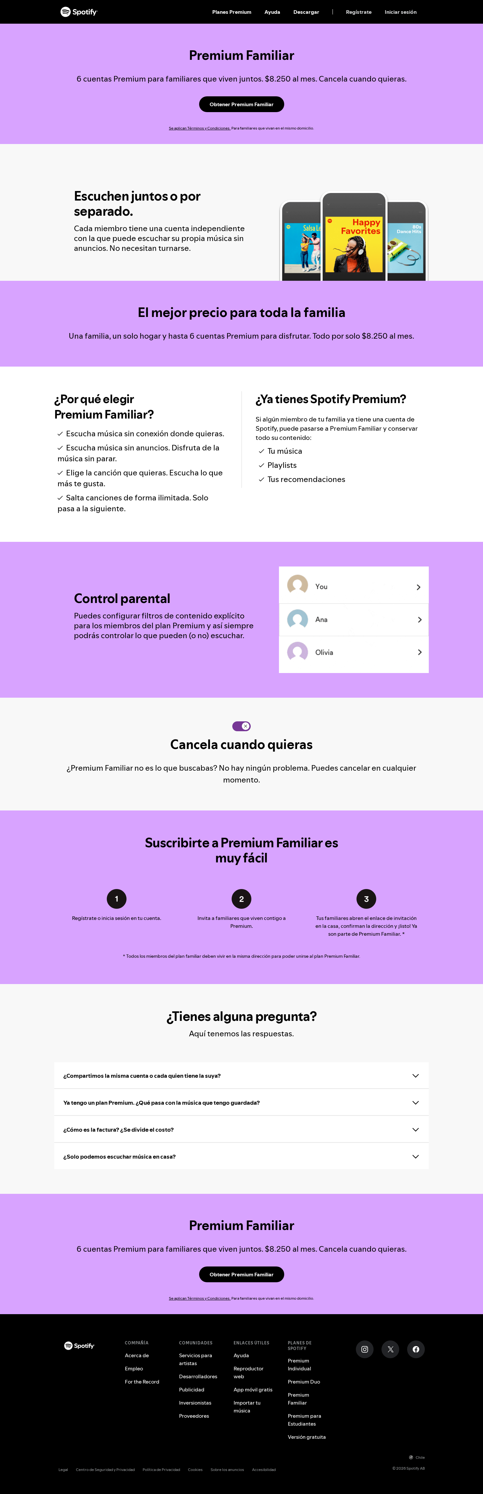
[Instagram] (365, 1349)
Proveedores (194, 1415)
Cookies (195, 1469)
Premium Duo (304, 1381)
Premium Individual (299, 1364)
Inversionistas (195, 1402)
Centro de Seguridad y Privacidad (105, 1469)
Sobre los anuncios (227, 1469)
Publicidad (191, 1389)
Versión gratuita (307, 1436)
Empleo (134, 1368)
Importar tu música (247, 1406)
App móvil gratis (253, 1389)
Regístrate (359, 11)
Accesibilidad (264, 1469)
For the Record (142, 1381)
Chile (420, 1457)
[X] (390, 1349)
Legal (63, 1469)
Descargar (306, 11)
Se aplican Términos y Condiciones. (200, 128)
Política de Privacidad (161, 1469)
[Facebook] (416, 1349)
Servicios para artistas (195, 1359)
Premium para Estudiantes (304, 1419)
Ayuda (272, 11)
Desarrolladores (198, 1376)
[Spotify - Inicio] (79, 12)
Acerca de (137, 1355)
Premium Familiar (298, 1398)
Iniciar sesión (401, 11)
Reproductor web (249, 1372)
